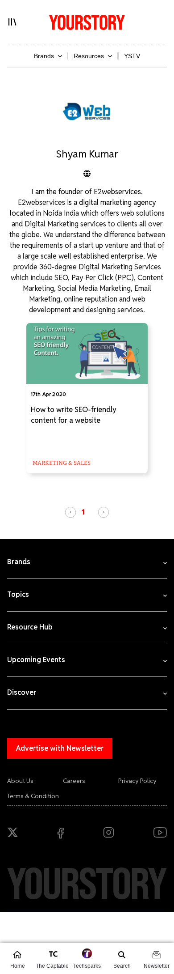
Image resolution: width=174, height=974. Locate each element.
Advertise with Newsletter (60, 748)
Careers (74, 781)
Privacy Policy (137, 781)
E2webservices (42, 202)
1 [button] (83, 512)
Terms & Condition (33, 796)
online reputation (90, 299)
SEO (61, 277)
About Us (20, 781)
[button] (70, 512)
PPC (124, 277)
